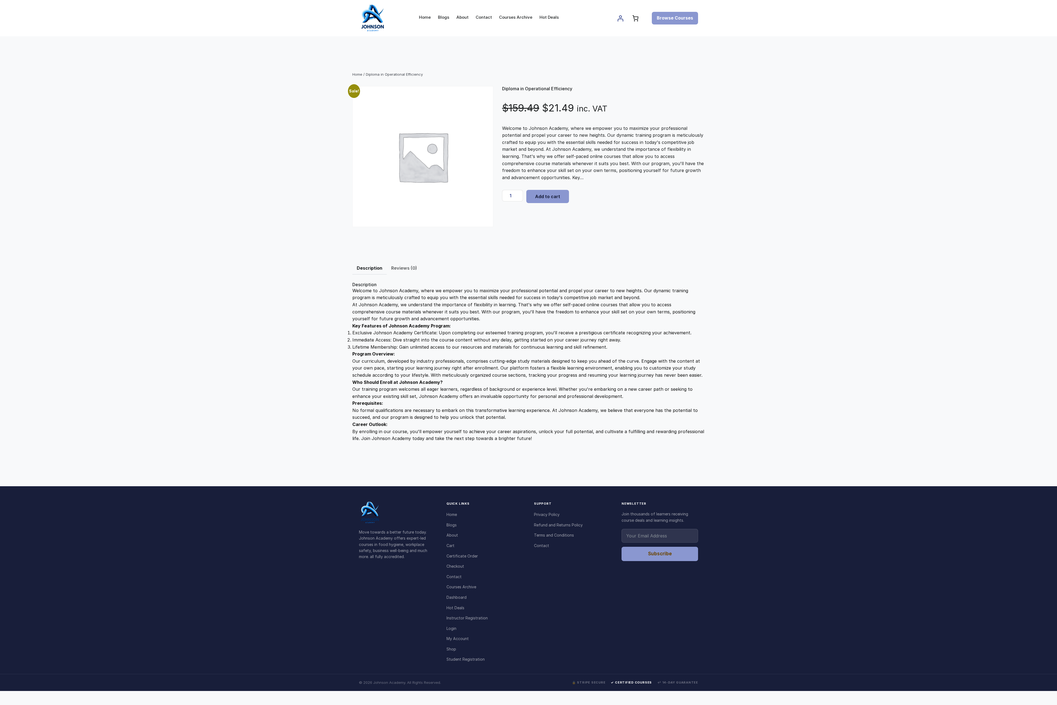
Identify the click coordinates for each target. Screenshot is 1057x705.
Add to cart (547, 196)
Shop (451, 649)
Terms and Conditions (554, 535)
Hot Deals (455, 607)
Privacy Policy (547, 514)
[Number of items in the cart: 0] (635, 18)
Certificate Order (462, 556)
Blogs (451, 525)
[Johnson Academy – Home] (397, 513)
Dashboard (456, 597)
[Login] (620, 18)
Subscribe (660, 553)
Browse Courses (675, 18)
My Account (457, 638)
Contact (454, 576)
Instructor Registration (467, 618)
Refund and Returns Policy (558, 525)
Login (451, 628)
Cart (450, 545)
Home (357, 74)
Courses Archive (461, 586)
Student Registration (465, 659)
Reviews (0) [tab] (404, 268)
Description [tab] (369, 268)
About (452, 535)
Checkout (455, 566)
